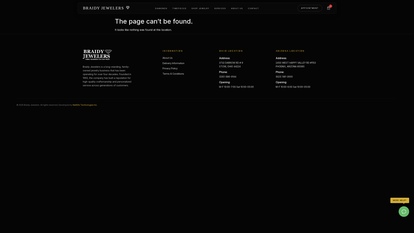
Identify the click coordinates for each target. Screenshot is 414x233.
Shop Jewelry (200, 8)
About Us (237, 8)
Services (220, 8)
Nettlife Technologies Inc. (85, 105)
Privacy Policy (170, 68)
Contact (253, 8)
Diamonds (161, 8)
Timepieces (179, 8)
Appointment (310, 8)
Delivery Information (173, 63)
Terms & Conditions (173, 73)
